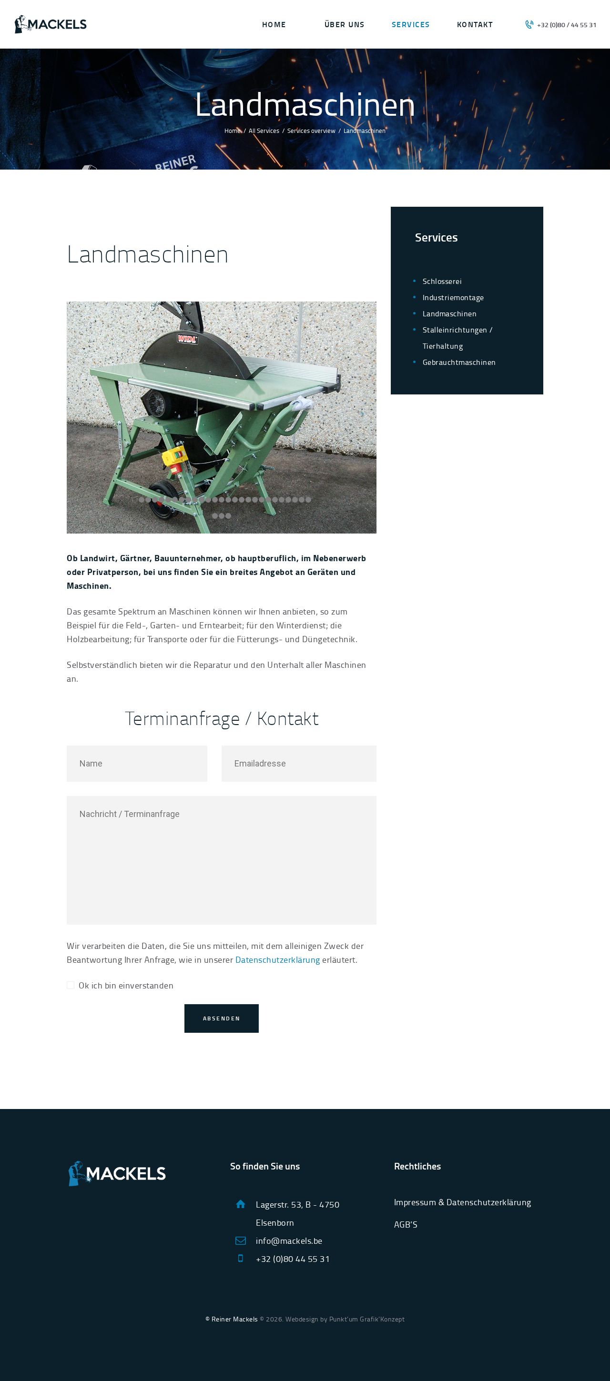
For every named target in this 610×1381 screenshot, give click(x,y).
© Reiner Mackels (231, 1318)
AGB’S (406, 1224)
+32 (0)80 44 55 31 (293, 1258)
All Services (264, 130)
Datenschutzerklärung (277, 959)
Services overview (311, 130)
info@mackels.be (289, 1240)
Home (232, 130)
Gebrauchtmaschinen (459, 362)
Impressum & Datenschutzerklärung (462, 1202)
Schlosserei (442, 281)
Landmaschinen (450, 313)
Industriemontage (453, 297)
